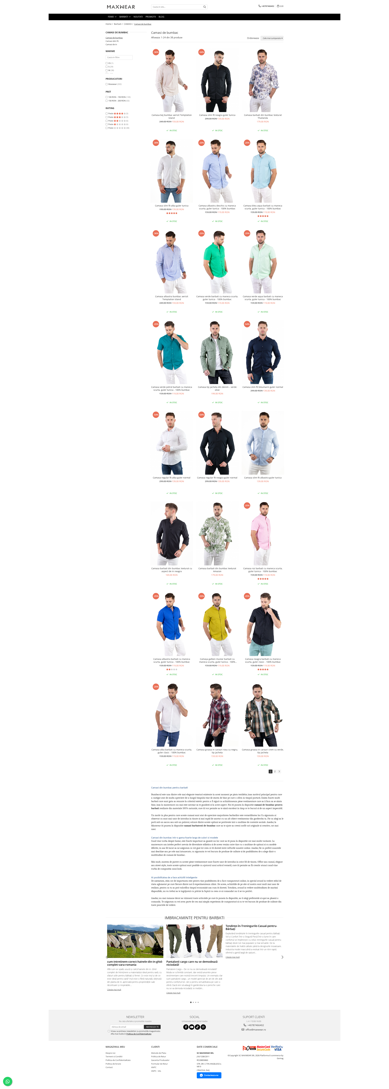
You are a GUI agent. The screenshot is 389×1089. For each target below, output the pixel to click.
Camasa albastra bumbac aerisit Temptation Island (171, 298)
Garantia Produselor (160, 1060)
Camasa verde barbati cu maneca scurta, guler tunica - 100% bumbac (217, 298)
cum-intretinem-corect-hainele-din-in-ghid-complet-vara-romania (135, 963)
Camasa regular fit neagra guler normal (217, 477)
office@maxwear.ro (255, 1029)
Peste (111, 113)
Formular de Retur (159, 1063)
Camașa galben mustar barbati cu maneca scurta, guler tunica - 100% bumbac (217, 660)
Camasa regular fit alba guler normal (171, 477)
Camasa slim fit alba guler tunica (171, 205)
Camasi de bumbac (114, 37)
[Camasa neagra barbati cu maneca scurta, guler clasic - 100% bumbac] (263, 624)
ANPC (153, 1067)
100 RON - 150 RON (117, 97)
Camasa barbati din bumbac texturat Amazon (217, 570)
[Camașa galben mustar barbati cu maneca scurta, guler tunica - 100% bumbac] (217, 624)
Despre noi (110, 1053)
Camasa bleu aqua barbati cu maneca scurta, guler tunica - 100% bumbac (262, 207)
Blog (161, 16)
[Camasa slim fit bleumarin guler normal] (263, 352)
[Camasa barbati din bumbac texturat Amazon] (217, 533)
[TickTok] (197, 1027)
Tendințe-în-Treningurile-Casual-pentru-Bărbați (251, 927)
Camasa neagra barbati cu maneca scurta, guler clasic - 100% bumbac (263, 660)
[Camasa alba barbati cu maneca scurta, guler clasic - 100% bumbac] (171, 715)
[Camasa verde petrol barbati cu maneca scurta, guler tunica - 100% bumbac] (171, 352)
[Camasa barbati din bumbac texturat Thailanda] (263, 80)
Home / (110, 24)
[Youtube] (191, 1027)
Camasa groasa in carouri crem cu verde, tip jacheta (263, 751)
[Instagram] (203, 1027)
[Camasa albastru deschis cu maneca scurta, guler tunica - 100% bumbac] (217, 171)
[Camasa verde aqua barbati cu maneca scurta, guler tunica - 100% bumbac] (263, 261)
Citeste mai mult (114, 989)
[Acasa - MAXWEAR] (121, 6)
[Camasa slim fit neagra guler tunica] (217, 80)
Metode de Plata (158, 1053)
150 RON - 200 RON (117, 100)
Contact (109, 1067)
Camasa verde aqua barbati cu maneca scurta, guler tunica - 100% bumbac (263, 298)
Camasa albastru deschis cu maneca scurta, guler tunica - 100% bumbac (217, 207)
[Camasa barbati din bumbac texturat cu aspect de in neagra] (171, 533)
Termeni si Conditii (114, 1056)
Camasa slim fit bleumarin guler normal (263, 387)
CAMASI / (129, 24)
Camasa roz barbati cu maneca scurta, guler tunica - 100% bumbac (262, 570)
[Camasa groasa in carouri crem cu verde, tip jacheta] (263, 715)
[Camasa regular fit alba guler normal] (171, 443)
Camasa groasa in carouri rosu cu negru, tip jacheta (217, 751)
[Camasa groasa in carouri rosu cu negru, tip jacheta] (217, 715)
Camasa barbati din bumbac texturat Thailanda (263, 116)
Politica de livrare (113, 1063)
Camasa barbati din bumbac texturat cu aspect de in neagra (171, 570)
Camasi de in (111, 44)
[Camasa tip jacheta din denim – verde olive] (217, 352)
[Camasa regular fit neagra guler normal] (217, 443)
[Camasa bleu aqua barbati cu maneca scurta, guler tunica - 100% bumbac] (263, 171)
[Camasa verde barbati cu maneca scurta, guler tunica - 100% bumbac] (217, 261)
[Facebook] (186, 1027)
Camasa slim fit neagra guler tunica (217, 115)
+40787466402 (255, 1025)
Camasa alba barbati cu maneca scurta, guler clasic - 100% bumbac (171, 751)
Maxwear (112, 84)
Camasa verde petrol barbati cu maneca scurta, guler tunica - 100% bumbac (171, 388)
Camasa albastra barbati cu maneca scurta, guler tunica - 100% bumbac (171, 660)
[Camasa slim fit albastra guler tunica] (263, 443)
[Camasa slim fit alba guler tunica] (171, 171)
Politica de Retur (158, 1056)
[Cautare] (204, 6)
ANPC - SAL (156, 1071)
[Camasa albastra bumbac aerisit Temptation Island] (171, 261)
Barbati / (118, 24)
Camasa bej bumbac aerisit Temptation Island (172, 116)
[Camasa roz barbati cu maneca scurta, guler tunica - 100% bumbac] (263, 533)
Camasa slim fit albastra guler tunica (263, 477)
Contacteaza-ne (211, 1075)
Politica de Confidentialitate (138, 1033)
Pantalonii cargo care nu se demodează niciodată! (191, 963)
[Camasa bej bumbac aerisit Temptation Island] (171, 80)
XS (109, 63)
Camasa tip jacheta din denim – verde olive (217, 388)
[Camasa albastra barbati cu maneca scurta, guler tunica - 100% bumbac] (171, 624)
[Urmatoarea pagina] (279, 771)
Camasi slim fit (112, 41)
